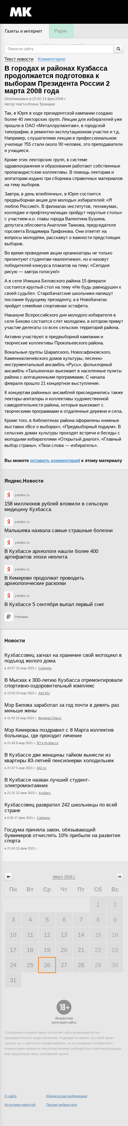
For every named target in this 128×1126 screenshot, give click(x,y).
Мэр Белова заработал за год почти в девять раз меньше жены (61, 708)
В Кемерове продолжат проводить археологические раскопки (44, 580)
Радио (60, 30)
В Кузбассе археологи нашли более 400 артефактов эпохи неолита (51, 554)
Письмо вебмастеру (61, 1104)
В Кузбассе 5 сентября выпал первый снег (54, 604)
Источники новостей (19, 1104)
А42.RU (44, 693)
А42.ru (41, 768)
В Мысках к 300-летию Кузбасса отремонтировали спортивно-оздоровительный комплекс (63, 683)
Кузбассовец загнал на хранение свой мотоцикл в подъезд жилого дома (63, 658)
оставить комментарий (55, 460)
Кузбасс (45, 793)
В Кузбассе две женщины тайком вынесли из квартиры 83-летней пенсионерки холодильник (59, 757)
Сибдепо (44, 668)
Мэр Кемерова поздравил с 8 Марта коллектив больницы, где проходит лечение (59, 732)
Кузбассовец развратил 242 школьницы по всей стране (60, 807)
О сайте (10, 1096)
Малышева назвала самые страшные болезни (58, 530)
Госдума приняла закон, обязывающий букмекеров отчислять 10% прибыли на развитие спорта (62, 835)
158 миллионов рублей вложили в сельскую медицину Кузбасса (56, 506)
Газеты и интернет (23, 31)
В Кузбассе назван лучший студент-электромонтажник (47, 782)
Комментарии (51, 58)
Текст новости (18, 58)
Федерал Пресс (50, 718)
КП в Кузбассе (47, 743)
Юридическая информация (66, 1096)
